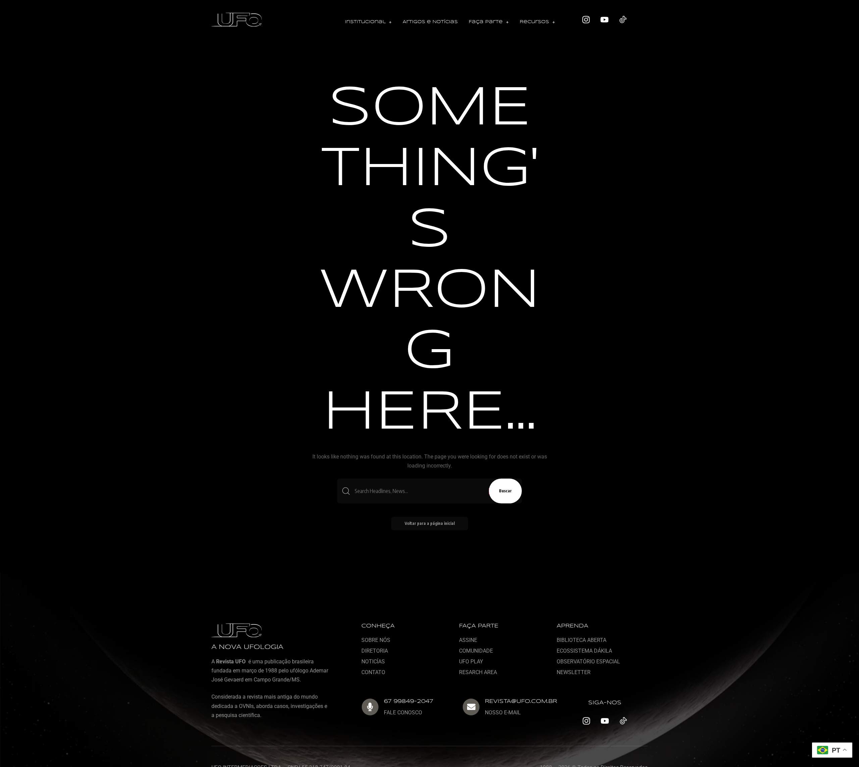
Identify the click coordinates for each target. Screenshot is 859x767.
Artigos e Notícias (430, 22)
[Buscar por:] (419, 491)
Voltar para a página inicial (430, 523)
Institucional (365, 22)
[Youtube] (604, 19)
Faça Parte (486, 22)
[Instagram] (586, 19)
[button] (368, 22)
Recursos (534, 22)
